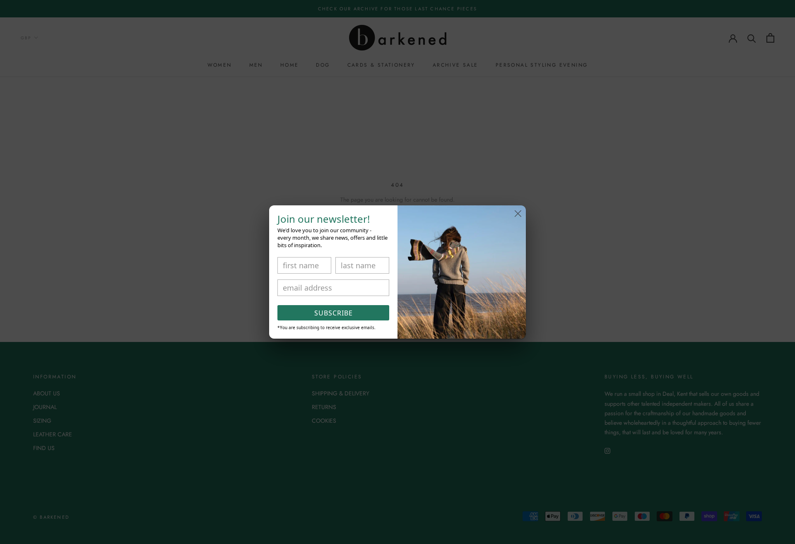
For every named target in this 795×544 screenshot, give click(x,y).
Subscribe (333, 313)
